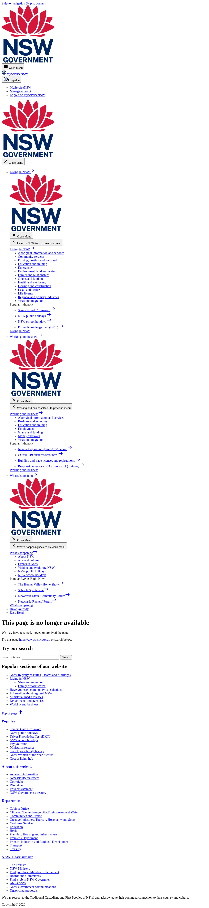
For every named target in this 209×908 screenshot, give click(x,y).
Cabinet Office (19, 808)
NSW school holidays (32, 575)
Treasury (15, 849)
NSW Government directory (28, 792)
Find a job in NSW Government (30, 879)
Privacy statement (21, 789)
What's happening (24, 553)
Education (16, 827)
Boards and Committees (25, 876)
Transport (16, 845)
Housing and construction (34, 286)
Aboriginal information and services (41, 253)
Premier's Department (24, 838)
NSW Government (17, 857)
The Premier (18, 865)
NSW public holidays (32, 571)
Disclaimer (17, 785)
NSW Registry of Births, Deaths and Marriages (40, 675)
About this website (17, 766)
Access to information (24, 774)
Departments (12, 800)
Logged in (14, 80)
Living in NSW (22, 249)
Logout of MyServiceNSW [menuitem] (27, 95)
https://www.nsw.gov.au (34, 639)
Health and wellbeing (32, 282)
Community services (31, 256)
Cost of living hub (21, 758)
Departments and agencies (26, 700)
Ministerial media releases (26, 697)
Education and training (32, 264)
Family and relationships (33, 275)
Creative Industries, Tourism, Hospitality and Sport (42, 819)
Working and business (26, 414)
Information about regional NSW (31, 693)
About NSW (26, 556)
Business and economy (33, 421)
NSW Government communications (33, 887)
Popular (8, 721)
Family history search (32, 686)
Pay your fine (18, 744)
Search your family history (27, 751)
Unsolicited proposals (24, 890)
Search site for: (11, 657)
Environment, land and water (36, 271)
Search (66, 657)
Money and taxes (29, 436)
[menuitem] (20, 87)
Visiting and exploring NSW (36, 567)
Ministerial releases (22, 747)
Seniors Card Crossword (25, 729)
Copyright (16, 781)
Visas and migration (30, 300)
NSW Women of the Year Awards (31, 755)
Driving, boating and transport (37, 260)
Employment (26, 428)
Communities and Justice (26, 816)
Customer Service (21, 823)
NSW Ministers (20, 868)
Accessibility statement (24, 778)
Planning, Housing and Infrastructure (33, 834)
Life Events (25, 293)
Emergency (25, 267)
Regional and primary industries (38, 297)
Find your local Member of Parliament (34, 872)
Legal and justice (29, 289)
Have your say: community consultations (36, 689)
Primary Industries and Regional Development (39, 841)
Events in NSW (28, 564)
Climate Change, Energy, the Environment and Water (44, 812)
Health (14, 830)
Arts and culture (28, 560)
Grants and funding (30, 278)
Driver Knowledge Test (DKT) (30, 736)
